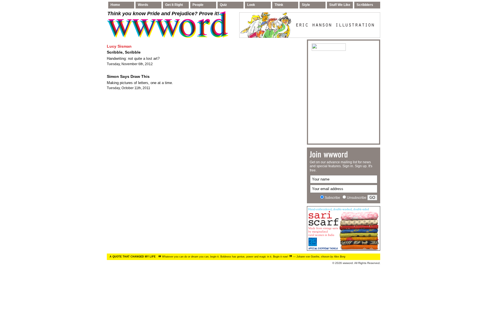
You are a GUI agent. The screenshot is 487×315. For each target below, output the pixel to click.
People (197, 5)
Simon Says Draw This (128, 76)
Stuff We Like (339, 5)
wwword (348, 263)
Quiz (223, 5)
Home (115, 5)
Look (251, 5)
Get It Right (174, 5)
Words (143, 5)
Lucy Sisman (119, 46)
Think (279, 5)
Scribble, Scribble (124, 52)
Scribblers (365, 5)
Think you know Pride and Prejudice (163, 13)
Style (306, 5)
